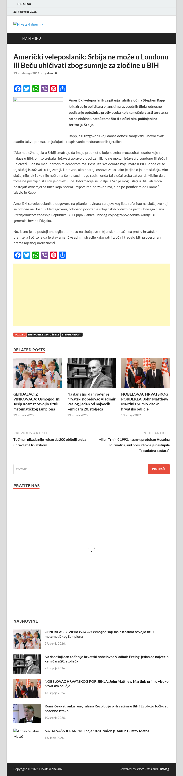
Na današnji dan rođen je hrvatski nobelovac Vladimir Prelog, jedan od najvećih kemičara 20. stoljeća (91, 401)
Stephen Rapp (71, 334)
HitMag (164, 769)
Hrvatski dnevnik (50, 769)
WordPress (144, 769)
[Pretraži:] (91, 469)
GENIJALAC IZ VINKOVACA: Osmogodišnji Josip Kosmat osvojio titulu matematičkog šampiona (37, 401)
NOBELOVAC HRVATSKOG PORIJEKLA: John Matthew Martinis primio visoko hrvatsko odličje (144, 401)
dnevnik (52, 73)
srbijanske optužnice (43, 334)
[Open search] (165, 38)
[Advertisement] (91, 295)
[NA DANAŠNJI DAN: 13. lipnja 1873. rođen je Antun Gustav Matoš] (27, 731)
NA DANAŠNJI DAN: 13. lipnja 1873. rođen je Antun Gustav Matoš (97, 731)
